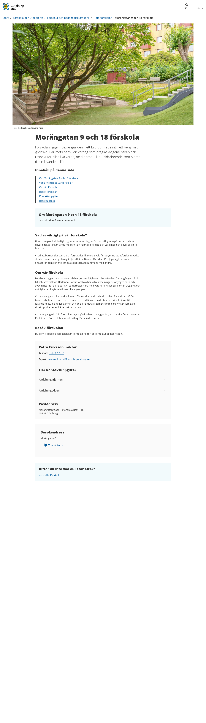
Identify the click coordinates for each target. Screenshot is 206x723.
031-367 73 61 (56, 353)
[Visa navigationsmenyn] (199, 6)
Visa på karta (55, 445)
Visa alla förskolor (50, 475)
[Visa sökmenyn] (186, 6)
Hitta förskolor (102, 18)
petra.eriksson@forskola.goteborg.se (69, 359)
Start (6, 18)
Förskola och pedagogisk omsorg (68, 18)
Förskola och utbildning (28, 18)
